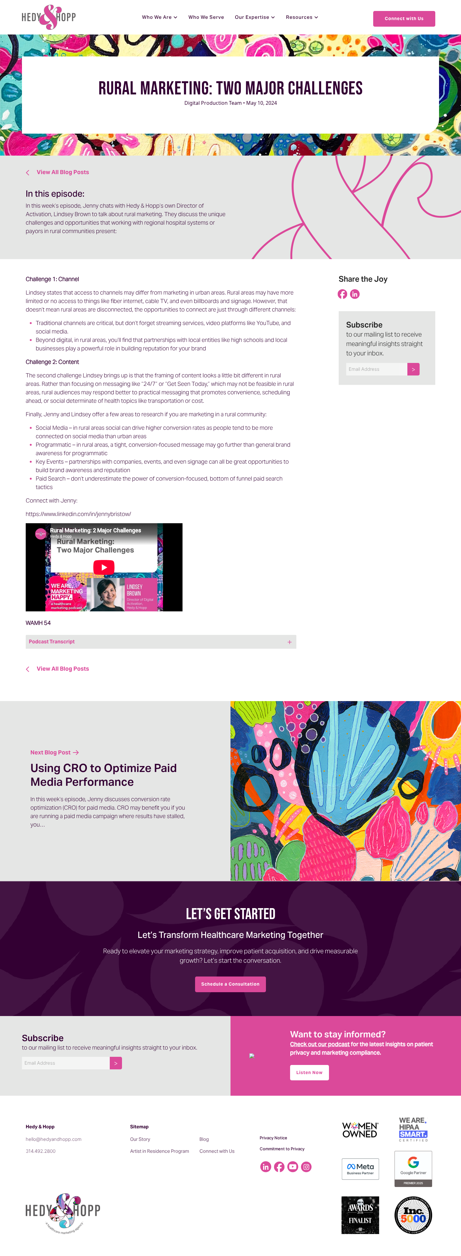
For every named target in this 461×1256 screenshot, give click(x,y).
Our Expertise (252, 17)
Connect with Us (404, 18)
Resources (299, 17)
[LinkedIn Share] (356, 295)
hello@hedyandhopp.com (54, 1139)
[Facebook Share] (343, 295)
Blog (204, 1139)
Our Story (140, 1139)
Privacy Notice (273, 1137)
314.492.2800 (41, 1151)
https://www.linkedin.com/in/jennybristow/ (78, 514)
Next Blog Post (51, 752)
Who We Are (157, 17)
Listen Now (309, 1072)
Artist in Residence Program (159, 1151)
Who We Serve (206, 17)
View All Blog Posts (62, 172)
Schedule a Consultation (230, 984)
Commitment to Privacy (282, 1148)
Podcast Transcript (52, 641)
